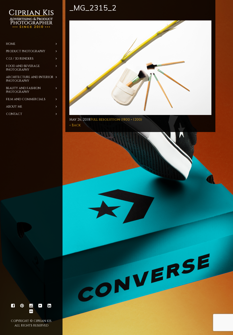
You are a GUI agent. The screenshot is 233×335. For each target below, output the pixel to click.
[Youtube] (40, 306)
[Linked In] (49, 306)
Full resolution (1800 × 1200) (116, 119)
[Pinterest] (22, 306)
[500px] (31, 311)
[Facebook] (13, 306)
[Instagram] (31, 306)
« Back (75, 125)
